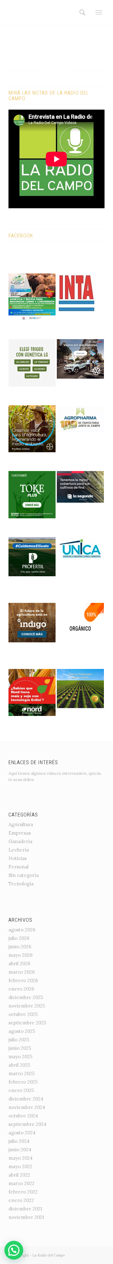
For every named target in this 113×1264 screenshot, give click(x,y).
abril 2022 (19, 1175)
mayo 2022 (20, 1166)
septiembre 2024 (27, 1124)
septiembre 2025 (27, 1023)
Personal (18, 867)
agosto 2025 (21, 1031)
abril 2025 (19, 1065)
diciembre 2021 (25, 1209)
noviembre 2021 (26, 1217)
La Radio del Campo (48, 1255)
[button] (13, 1250)
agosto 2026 (21, 930)
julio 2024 (19, 1141)
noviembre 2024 (26, 1107)
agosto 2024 (21, 1133)
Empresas (19, 833)
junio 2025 (19, 1048)
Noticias (17, 858)
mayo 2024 (20, 1158)
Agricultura (20, 824)
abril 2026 (19, 963)
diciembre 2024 (25, 1099)
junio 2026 (19, 947)
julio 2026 (19, 938)
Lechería (18, 850)
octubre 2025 (23, 1014)
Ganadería (20, 841)
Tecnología (21, 884)
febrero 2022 (23, 1192)
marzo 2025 (21, 1073)
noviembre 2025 (26, 1006)
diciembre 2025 (25, 997)
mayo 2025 (20, 1056)
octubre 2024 (23, 1116)
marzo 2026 (21, 972)
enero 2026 (21, 989)
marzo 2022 (21, 1183)
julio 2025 (18, 1040)
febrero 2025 (23, 1082)
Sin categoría (23, 875)
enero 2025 (21, 1090)
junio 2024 (19, 1150)
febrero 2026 (23, 980)
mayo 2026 (20, 955)
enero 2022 (21, 1200)
